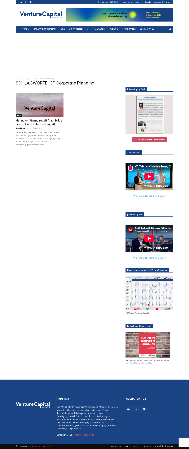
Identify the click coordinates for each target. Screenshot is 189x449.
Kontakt (148, 2)
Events (114, 29)
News (24, 29)
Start (17, 78)
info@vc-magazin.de (84, 434)
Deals (19, 115)
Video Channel (77, 29)
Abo (63, 29)
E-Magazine (99, 29)
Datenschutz (136, 446)
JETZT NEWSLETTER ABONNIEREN (149, 139)
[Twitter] (25, 2)
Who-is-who (147, 29)
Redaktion (20, 128)
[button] (169, 29)
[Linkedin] (21, 2)
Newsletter (129, 29)
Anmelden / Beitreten (131, 2)
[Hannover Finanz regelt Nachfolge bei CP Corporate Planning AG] (39, 105)
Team (126, 446)
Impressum (116, 446)
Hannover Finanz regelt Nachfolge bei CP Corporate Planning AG (39, 122)
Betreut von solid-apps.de (40, 446)
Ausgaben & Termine (162, 2)
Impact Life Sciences (45, 29)
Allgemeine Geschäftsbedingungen (158, 446)
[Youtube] (30, 2)
